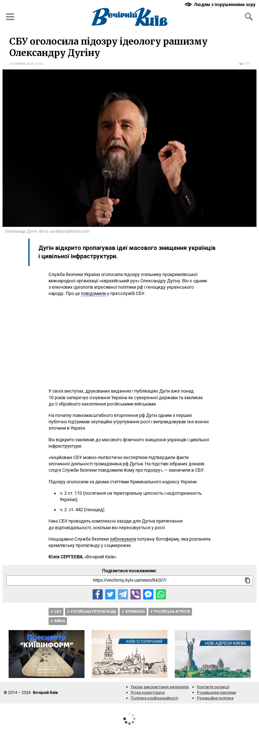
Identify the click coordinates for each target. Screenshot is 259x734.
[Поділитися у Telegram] (123, 594)
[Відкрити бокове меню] (10, 17)
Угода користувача (148, 692)
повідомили (93, 293)
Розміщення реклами (216, 692)
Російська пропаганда (93, 612)
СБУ (57, 612)
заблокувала (123, 539)
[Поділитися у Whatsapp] (161, 594)
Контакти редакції (213, 687)
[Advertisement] (129, 342)
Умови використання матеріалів (160, 687)
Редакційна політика (215, 698)
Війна (59, 621)
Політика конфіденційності (154, 698)
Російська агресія (172, 612)
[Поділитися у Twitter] (110, 594)
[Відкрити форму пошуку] (249, 17)
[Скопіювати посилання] (248, 580)
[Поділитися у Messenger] (148, 594)
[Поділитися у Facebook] (98, 594)
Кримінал (135, 612)
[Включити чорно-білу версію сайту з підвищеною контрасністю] (220, 4)
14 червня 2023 (21, 64)
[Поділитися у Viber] (136, 594)
